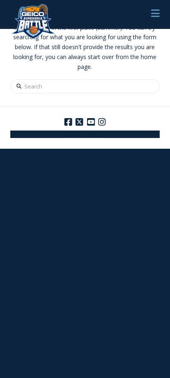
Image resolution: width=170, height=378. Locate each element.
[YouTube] (90, 122)
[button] (155, 13)
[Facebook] (68, 122)
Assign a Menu (85, 135)
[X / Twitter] (79, 122)
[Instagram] (102, 122)
